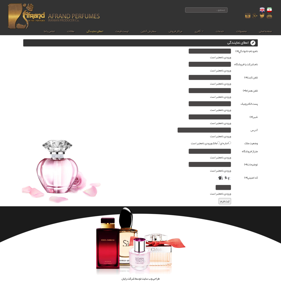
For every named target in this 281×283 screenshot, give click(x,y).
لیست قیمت (121, 31)
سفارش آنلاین (148, 31)
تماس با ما (49, 31)
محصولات (241, 31)
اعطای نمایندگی (95, 31)
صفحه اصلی (265, 31)
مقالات (70, 31)
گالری (198, 31)
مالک (214, 143)
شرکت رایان (128, 278)
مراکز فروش (175, 31)
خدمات (220, 31)
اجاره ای (224, 143)
